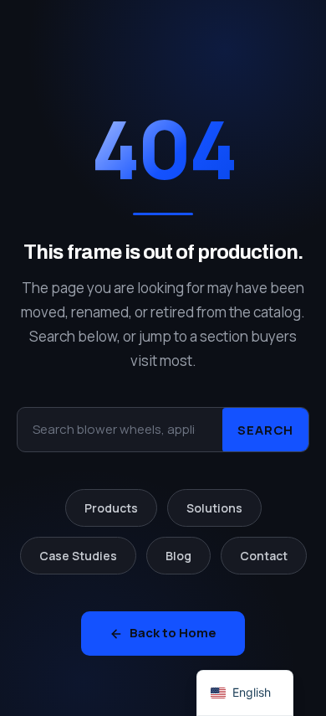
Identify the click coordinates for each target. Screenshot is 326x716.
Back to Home (173, 632)
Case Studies (78, 556)
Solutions (214, 508)
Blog (178, 556)
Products (111, 508)
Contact (264, 556)
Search (265, 429)
